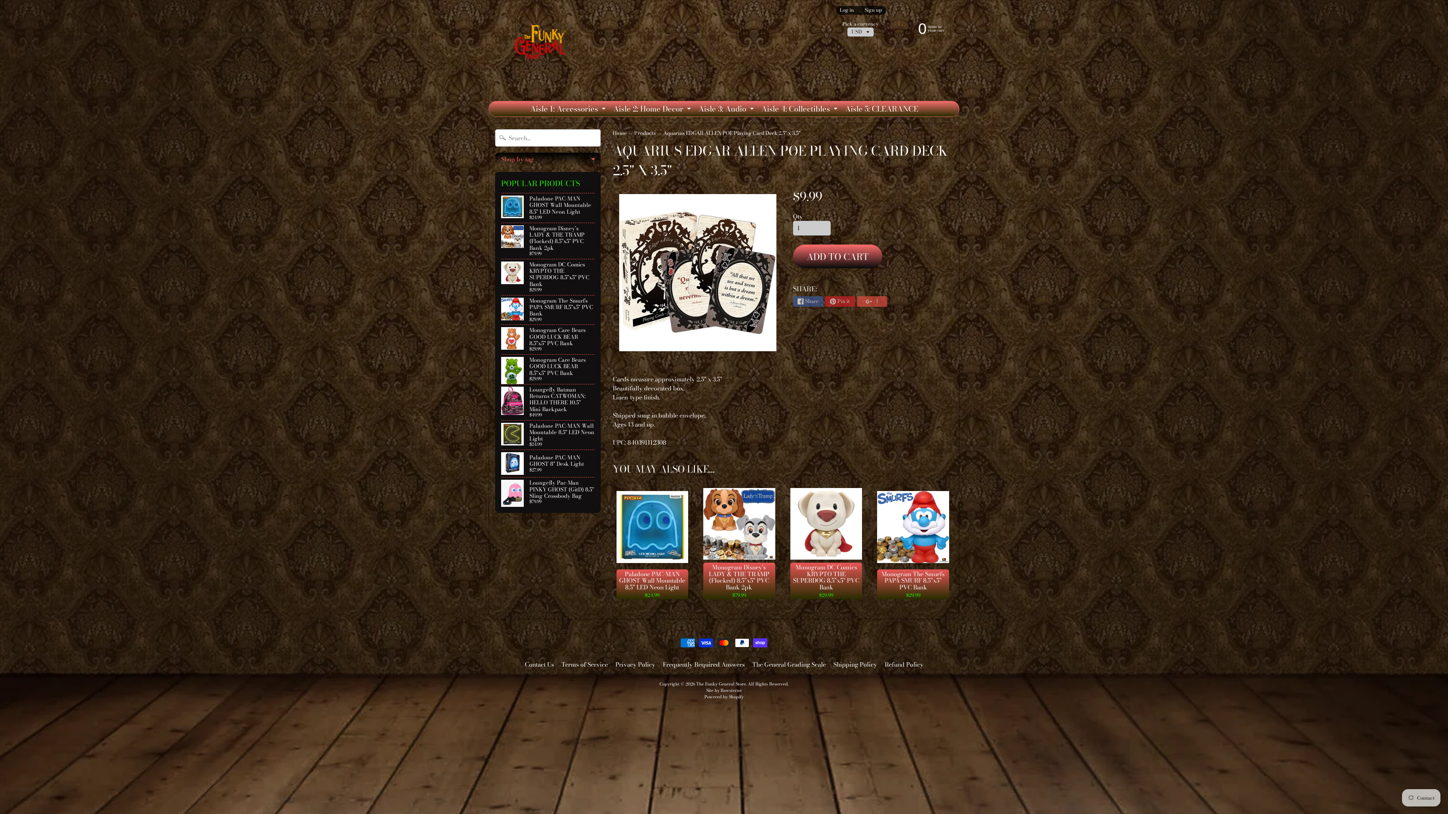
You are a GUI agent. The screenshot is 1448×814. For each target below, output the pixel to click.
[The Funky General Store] (542, 43)
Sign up (873, 10)
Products (645, 133)
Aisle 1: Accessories (568, 109)
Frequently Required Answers (704, 664)
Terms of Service (584, 664)
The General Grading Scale (789, 664)
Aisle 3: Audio (727, 109)
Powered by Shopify (724, 696)
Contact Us (539, 664)
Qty (798, 216)
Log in (847, 10)
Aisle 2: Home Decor (653, 109)
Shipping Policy (855, 664)
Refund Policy (904, 664)
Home (620, 133)
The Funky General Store (721, 684)
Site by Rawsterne (724, 690)
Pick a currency (860, 24)
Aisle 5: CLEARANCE (881, 109)
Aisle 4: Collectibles (800, 109)
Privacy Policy (635, 664)
